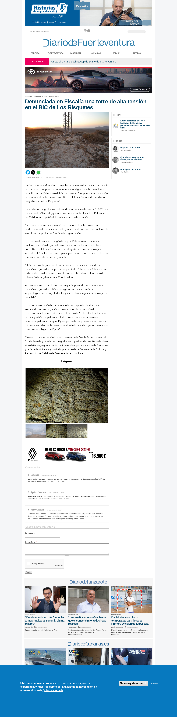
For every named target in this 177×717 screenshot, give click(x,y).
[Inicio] (88, 47)
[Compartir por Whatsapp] (38, 174)
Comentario (30, 542)
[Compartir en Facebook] (28, 174)
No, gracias (154, 683)
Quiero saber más (53, 690)
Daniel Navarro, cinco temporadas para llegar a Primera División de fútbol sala (129, 620)
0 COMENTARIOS (41, 627)
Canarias (96, 53)
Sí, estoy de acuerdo (133, 683)
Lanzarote (75, 53)
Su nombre (30, 533)
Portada (35, 53)
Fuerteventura (55, 53)
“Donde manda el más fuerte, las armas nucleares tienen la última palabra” (45, 620)
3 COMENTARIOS (49, 177)
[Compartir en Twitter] (33, 174)
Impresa (137, 53)
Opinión (116, 53)
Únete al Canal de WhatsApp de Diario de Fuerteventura (83, 61)
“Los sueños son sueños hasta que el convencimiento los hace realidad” (87, 620)
